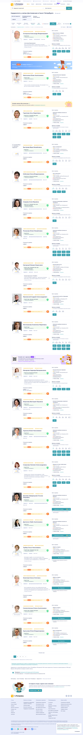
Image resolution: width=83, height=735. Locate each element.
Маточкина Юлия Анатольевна (33, 75)
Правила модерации (40, 712)
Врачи (28, 4)
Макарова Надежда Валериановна (34, 370)
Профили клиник (64, 709)
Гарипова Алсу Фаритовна (32, 113)
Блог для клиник (39, 709)
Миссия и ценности (15, 707)
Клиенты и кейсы (39, 710)
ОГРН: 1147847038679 (15, 733)
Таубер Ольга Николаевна (31, 547)
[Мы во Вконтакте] (69, 696)
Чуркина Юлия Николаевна (32, 430)
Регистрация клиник (40, 704)
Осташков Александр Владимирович (35, 33)
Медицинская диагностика (66, 704)
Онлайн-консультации (48, 4)
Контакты (13, 714)
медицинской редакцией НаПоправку (29, 672)
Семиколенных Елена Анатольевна (34, 608)
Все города (63, 710)
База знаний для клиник (41, 714)
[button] (28, 8)
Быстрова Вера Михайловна (32, 147)
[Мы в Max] (71, 696)
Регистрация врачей (40, 705)
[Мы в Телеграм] (66, 696)
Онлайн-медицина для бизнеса (52, 716)
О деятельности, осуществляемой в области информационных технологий (24, 726)
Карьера (12, 705)
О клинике (50, 702)
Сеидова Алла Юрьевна (31, 202)
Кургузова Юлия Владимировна (33, 631)
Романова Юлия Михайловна (32, 231)
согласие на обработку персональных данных (67, 727)
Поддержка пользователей (28, 708)
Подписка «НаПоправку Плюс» (53, 713)
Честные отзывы (26, 705)
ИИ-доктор (56, 4)
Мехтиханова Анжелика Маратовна (34, 324)
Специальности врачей (65, 702)
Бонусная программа (27, 707)
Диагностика (38, 4)
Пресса (12, 710)
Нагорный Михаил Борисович (33, 265)
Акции (68, 4)
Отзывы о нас (13, 709)
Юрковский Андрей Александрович (35, 297)
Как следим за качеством (53, 710)
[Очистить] (43, 8)
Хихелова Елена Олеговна (31, 578)
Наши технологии (51, 708)
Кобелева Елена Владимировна (33, 174)
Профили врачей (64, 707)
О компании (13, 702)
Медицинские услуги (65, 705)
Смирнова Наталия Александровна (35, 465)
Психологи (63, 4)
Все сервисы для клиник (41, 707)
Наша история (14, 704)
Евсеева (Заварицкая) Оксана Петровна (33, 496)
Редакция (13, 712)
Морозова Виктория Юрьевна (33, 401)
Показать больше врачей (36, 17)
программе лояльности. (59, 686)
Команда (50, 704)
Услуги (32, 4)
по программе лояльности (39, 105)
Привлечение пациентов (41, 702)
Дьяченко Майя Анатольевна (32, 522)
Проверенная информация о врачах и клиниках (28, 703)
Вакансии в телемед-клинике (52, 706)
